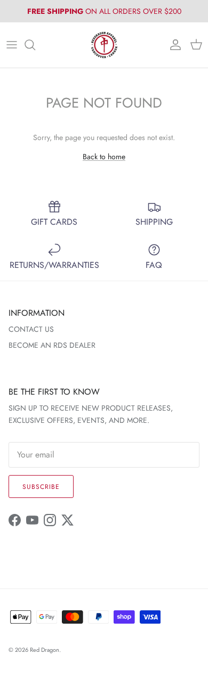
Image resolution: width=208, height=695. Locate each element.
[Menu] (11, 44)
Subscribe (41, 487)
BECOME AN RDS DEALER (52, 345)
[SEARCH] (35, 44)
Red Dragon (44, 649)
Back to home (104, 156)
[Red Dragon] (104, 45)
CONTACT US (31, 329)
